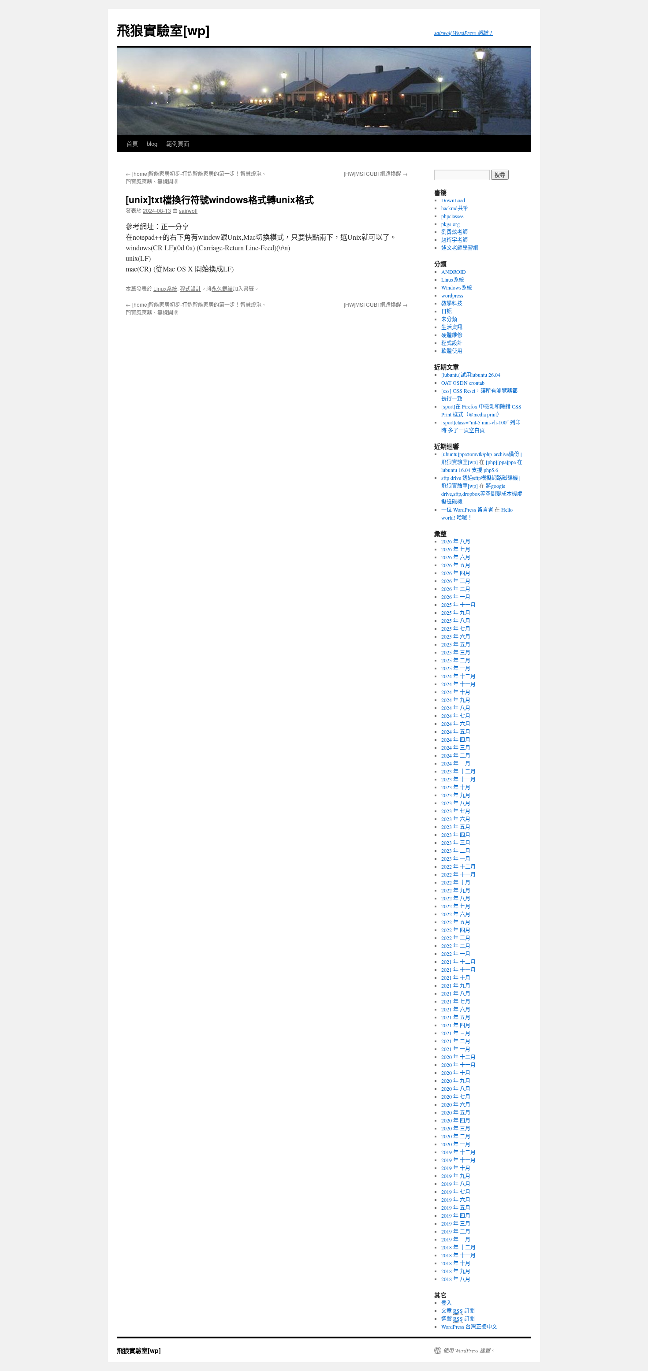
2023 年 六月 (455, 818)
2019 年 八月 (455, 1183)
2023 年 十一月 (458, 779)
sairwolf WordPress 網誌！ (463, 32)
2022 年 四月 (455, 929)
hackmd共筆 (454, 208)
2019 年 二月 (455, 1231)
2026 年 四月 (455, 572)
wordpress (452, 295)
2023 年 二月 (455, 850)
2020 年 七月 (455, 1096)
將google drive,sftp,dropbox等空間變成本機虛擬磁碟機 (481, 493)
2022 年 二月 (455, 945)
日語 (446, 311)
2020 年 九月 (455, 1080)
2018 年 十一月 (458, 1255)
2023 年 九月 (455, 795)
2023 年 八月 (455, 802)
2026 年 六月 (455, 557)
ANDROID (453, 271)
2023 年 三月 (455, 842)
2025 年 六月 (455, 636)
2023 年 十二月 (458, 771)
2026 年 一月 (455, 596)
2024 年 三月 (455, 747)
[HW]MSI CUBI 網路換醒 (376, 173)
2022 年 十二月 (458, 866)
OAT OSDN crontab (462, 382)
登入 (446, 1302)
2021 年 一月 (455, 1048)
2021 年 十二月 (458, 961)
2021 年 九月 (455, 985)
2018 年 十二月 (458, 1247)
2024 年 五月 (455, 731)
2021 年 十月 (455, 977)
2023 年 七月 (455, 810)
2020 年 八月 (455, 1088)
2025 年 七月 (455, 628)
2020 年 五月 (455, 1112)
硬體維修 (451, 334)
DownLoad (453, 200)
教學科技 (451, 303)
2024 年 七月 (455, 715)
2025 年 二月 (455, 660)
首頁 (132, 143)
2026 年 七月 (455, 549)
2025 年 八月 (455, 620)
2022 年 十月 (455, 882)
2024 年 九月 (455, 699)
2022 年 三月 (455, 937)
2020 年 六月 (455, 1104)
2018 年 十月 (455, 1263)
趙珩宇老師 (454, 239)
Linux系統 (165, 288)
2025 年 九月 (455, 612)
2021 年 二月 (455, 1040)
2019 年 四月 (455, 1215)
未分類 (449, 319)
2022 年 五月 (455, 921)
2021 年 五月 (455, 1017)
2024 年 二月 (455, 755)
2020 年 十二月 (458, 1056)
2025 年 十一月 (458, 604)
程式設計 (190, 288)
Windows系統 (456, 287)
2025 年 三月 (455, 652)
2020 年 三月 (455, 1128)
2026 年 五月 (455, 564)
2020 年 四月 (455, 1120)
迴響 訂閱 (458, 1318)
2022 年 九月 (455, 890)
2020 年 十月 (455, 1072)
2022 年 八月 (455, 898)
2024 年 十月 (455, 691)
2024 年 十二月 (458, 676)
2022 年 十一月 (458, 874)
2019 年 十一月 (458, 1159)
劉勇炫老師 (454, 231)
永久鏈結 (222, 288)
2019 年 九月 (455, 1175)
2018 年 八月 (455, 1278)
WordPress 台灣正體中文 (469, 1326)
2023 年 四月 (455, 834)
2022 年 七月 (455, 906)
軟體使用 (451, 350)
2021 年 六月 (455, 1009)
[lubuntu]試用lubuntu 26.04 (470, 374)
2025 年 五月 (455, 644)
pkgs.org (450, 223)
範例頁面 (177, 143)
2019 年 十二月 (458, 1152)
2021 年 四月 (455, 1025)
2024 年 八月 (455, 707)
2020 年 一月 (455, 1144)
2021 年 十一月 (458, 969)
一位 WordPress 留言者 (467, 509)
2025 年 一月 (455, 668)
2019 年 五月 (455, 1207)
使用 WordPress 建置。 (469, 1350)
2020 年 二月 (455, 1136)
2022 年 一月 (455, 953)
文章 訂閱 (458, 1310)
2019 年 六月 (455, 1199)
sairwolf (188, 210)
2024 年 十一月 (458, 683)
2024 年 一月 (455, 763)
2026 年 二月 (455, 588)
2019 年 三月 (455, 1223)
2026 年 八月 (455, 541)
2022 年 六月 (455, 914)
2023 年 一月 (455, 858)
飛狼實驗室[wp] (163, 29)
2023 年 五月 (455, 826)
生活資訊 (451, 327)
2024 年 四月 (455, 739)
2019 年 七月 (455, 1191)
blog (152, 143)
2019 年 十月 (455, 1167)
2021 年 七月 (455, 1001)
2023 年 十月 (455, 787)
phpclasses (452, 215)
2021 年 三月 (455, 1033)
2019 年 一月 (455, 1239)
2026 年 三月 (455, 580)
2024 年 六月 (455, 723)
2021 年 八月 (455, 993)
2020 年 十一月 (458, 1064)
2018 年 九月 (455, 1270)
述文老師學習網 (459, 247)
